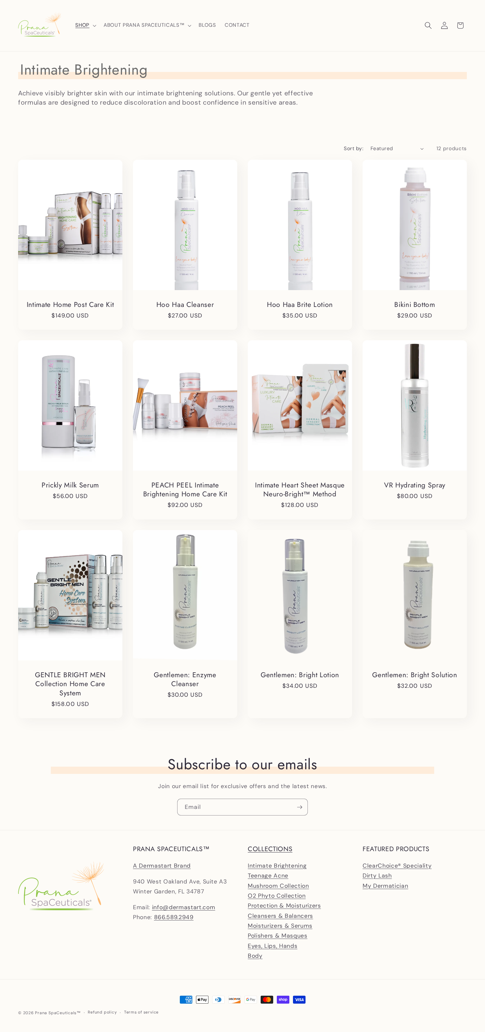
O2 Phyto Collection (277, 895)
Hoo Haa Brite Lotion (300, 304)
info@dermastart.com (183, 907)
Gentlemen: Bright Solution (414, 674)
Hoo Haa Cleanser (185, 304)
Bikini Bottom (414, 304)
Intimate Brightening (277, 865)
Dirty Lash (377, 875)
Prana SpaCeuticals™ (58, 1012)
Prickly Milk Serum (70, 485)
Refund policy (102, 1012)
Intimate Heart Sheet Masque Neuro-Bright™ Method (300, 490)
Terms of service (141, 1012)
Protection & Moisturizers (284, 905)
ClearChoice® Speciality (397, 865)
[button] (85, 25)
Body (255, 955)
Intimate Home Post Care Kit (70, 304)
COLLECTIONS (270, 848)
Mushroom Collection (278, 885)
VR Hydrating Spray (414, 485)
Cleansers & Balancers (280, 915)
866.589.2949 (174, 917)
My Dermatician (385, 885)
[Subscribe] (299, 807)
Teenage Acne (268, 875)
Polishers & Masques (277, 935)
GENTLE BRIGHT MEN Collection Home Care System (70, 683)
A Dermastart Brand (162, 865)
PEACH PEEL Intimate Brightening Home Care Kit (185, 490)
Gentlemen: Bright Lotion (300, 674)
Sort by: (353, 148)
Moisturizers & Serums (280, 925)
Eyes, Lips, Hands (272, 945)
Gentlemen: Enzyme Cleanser (185, 679)
